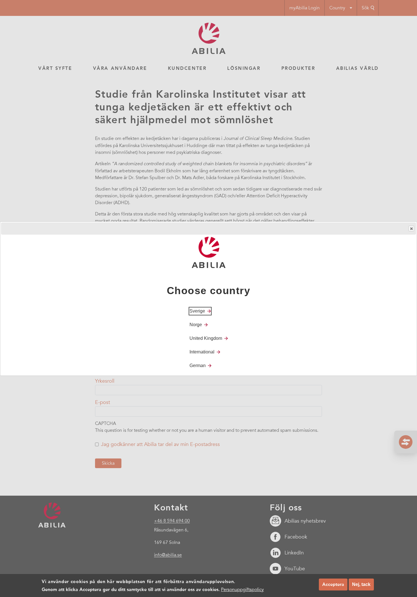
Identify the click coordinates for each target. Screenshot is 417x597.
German (197, 365)
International (201, 351)
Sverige (197, 310)
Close (411, 228)
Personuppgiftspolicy (242, 589)
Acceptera (333, 584)
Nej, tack (361, 584)
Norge (195, 324)
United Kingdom (205, 338)
